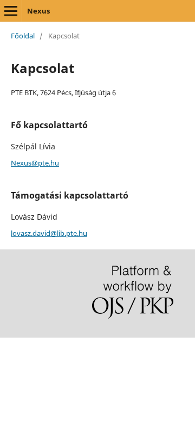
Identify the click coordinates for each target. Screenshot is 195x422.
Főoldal (23, 36)
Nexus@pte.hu (35, 163)
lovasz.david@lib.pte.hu (49, 233)
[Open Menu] (11, 11)
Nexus (38, 11)
